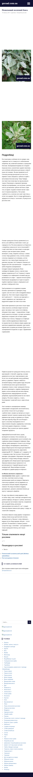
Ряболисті (7, 724)
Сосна (6, 732)
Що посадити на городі (11, 757)
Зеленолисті (7, 691)
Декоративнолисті (9, 683)
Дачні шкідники (8, 679)
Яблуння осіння (8, 759)
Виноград (7, 655)
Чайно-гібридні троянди (11, 747)
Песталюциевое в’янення (10, 558)
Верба (6, 652)
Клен (5, 700)
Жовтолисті (7, 689)
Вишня (6, 657)
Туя (5, 737)
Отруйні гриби (8, 714)
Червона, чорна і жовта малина (13, 749)
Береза (6, 642)
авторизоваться (6, 570)
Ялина (6, 767)
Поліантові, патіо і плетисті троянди (14, 718)
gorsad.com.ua (9, 3)
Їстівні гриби (7, 693)
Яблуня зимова (8, 765)
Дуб (5, 685)
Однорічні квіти (8, 712)
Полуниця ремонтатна (10, 720)
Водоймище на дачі (10, 659)
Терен (6, 734)
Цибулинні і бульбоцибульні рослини (15, 743)
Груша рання (8, 675)
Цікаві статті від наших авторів (13, 745)
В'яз (5, 650)
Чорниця (6, 755)
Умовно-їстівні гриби (10, 739)
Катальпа (7, 696)
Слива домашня (9, 728)
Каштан (6, 698)
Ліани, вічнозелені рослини (12, 706)
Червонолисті (8, 751)
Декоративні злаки (9, 681)
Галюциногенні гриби (10, 661)
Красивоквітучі (8, 702)
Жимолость (7, 687)
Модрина (6, 710)
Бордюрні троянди (9, 646)
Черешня (7, 753)
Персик (6, 716)
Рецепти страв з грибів (11, 722)
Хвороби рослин (22, 12)
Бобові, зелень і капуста (11, 644)
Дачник (13, 12)
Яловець (6, 769)
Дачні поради (8, 677)
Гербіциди (7, 663)
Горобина (7, 665)
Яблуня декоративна (10, 763)
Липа (5, 704)
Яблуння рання (8, 761)
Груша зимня (8, 671)
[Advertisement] (16, 31)
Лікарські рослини (9, 708)
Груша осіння (8, 673)
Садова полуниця (9, 726)
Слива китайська (9, 730)
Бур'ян (6, 648)
